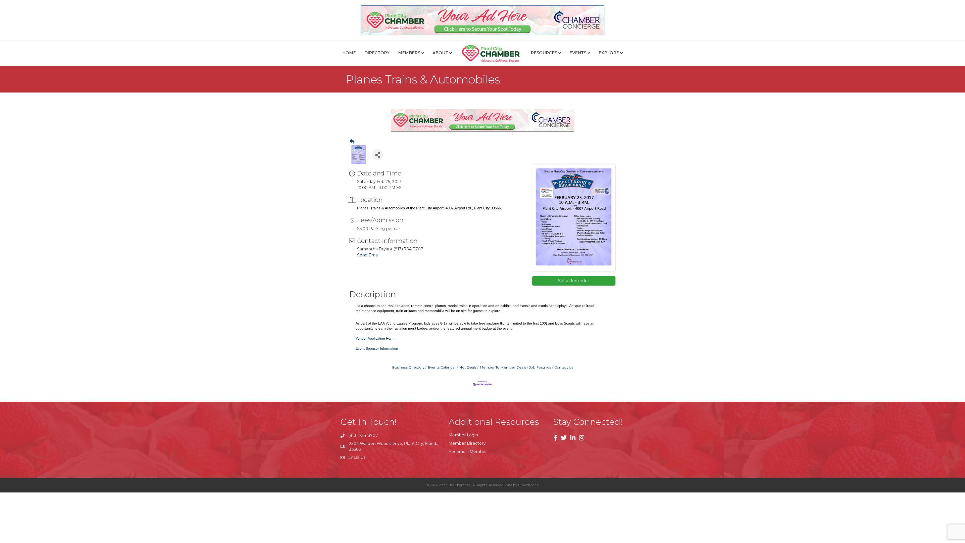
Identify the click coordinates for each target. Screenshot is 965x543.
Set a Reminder (573, 280)
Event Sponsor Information (377, 348)
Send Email (368, 255)
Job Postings (540, 367)
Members (409, 53)
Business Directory (408, 367)
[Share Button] (377, 154)
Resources (544, 53)
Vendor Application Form (375, 338)
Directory (377, 53)
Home (349, 53)
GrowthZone (528, 485)
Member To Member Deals (503, 367)
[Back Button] (352, 141)
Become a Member (468, 451)
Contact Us (563, 367)
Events (577, 53)
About (440, 53)
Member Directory (467, 443)
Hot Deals (467, 367)
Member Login (463, 435)
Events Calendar (442, 367)
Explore (609, 53)
